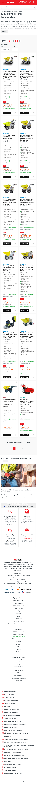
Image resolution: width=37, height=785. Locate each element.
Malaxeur (7, 706)
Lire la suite (4, 31)
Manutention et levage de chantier (15, 742)
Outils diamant (9, 694)
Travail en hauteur (10, 718)
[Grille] (13, 41)
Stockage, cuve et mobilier (12, 764)
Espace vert (8, 736)
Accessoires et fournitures (13, 773)
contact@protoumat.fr (19, 582)
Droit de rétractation (18, 652)
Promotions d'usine (10, 691)
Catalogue (18, 611)
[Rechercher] (34, 7)
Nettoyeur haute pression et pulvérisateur (17, 749)
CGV (18, 673)
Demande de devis (18, 606)
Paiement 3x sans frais (18, 639)
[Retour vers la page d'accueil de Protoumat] (10, 2)
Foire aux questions (18, 621)
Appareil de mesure (10, 767)
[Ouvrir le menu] (2, 2)
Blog (18, 616)
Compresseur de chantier (12, 715)
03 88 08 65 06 (27, 538)
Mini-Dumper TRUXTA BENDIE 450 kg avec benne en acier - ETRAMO (9, 268)
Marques (18, 613)
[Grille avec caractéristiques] (16, 41)
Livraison (18, 644)
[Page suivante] (25, 448)
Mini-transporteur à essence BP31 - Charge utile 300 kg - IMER (27, 401)
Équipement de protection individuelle (16, 758)
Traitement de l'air (10, 770)
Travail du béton (9, 703)
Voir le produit (7, 112)
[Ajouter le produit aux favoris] (15, 113)
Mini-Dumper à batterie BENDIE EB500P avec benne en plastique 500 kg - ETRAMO (27, 137)
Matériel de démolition (11, 712)
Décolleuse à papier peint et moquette (16, 733)
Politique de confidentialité (18, 678)
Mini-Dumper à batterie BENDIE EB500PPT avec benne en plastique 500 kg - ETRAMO (10, 201)
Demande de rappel (18, 608)
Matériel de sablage (10, 727)
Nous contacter (18, 603)
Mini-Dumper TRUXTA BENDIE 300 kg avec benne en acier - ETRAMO (9, 137)
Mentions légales (18, 675)
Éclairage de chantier (11, 700)
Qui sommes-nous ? (18, 600)
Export (18, 646)
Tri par (3, 47)
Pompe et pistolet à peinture (13, 730)
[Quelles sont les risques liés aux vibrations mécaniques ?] (18, 476)
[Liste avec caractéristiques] (19, 41)
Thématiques (18, 618)
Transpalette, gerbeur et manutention (16, 739)
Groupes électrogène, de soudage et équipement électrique (19, 746)
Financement (18, 641)
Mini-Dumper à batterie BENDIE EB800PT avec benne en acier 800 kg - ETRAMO (27, 268)
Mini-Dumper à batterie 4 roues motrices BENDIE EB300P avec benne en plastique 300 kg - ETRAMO (27, 75)
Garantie (18, 649)
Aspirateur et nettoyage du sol (14, 755)
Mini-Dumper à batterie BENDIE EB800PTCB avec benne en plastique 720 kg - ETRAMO (27, 335)
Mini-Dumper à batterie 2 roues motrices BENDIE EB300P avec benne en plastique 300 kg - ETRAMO (9, 75)
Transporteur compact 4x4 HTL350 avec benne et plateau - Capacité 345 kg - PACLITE (9, 403)
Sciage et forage (9, 697)
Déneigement (8, 761)
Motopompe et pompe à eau (12, 752)
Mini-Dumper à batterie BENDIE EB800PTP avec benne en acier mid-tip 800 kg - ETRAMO (10, 335)
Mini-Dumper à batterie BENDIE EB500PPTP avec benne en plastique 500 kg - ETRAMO (27, 201)
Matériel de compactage (11, 709)
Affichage (14, 47)
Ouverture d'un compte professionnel (18, 624)
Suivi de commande (18, 632)
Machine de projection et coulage (14, 724)
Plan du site (18, 681)
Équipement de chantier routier (14, 721)
